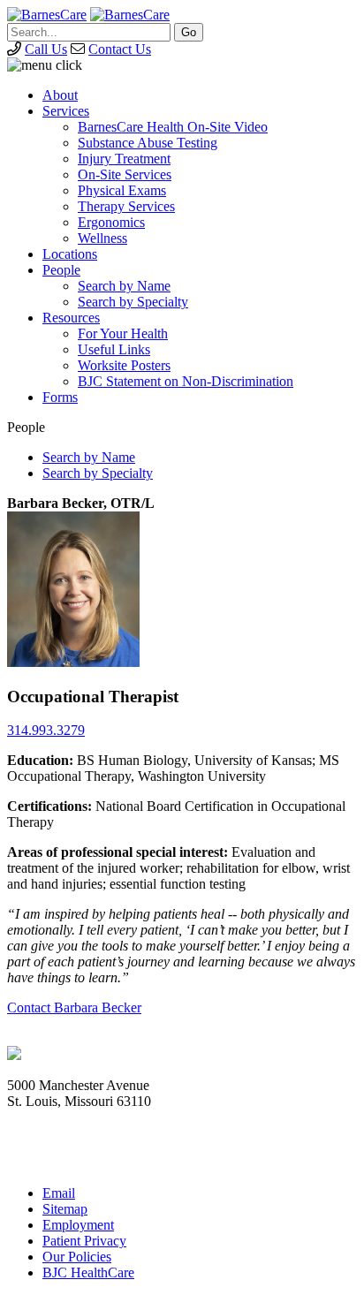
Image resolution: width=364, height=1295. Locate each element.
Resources (71, 317)
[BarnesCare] (47, 14)
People (61, 269)
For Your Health (123, 333)
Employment (78, 1224)
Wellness (102, 238)
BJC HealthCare (88, 1272)
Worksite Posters (124, 365)
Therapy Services (126, 206)
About (60, 94)
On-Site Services (124, 174)
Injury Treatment (124, 158)
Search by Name (124, 285)
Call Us (46, 49)
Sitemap (64, 1208)
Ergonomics (111, 222)
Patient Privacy (84, 1240)
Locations (69, 253)
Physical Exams (122, 190)
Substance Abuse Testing (147, 142)
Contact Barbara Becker (74, 1007)
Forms (60, 397)
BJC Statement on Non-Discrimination (185, 381)
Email (58, 1192)
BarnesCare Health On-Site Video (173, 126)
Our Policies (76, 1256)
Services (65, 110)
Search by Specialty (133, 301)
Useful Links (114, 349)
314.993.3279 (46, 730)
